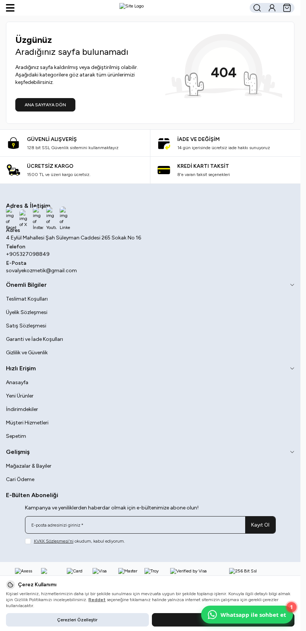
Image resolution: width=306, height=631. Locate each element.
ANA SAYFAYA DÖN (45, 104)
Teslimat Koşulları (27, 299)
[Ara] (257, 7)
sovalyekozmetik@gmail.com (41, 270)
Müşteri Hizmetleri (27, 423)
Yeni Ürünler (20, 396)
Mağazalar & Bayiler (28, 466)
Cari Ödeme (20, 479)
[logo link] (131, 8)
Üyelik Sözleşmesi (26, 312)
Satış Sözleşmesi (26, 326)
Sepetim (16, 436)
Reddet (97, 599)
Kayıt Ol (260, 525)
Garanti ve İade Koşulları (34, 339)
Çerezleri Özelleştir (77, 619)
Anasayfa (17, 382)
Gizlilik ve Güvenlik (27, 352)
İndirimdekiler (22, 409)
